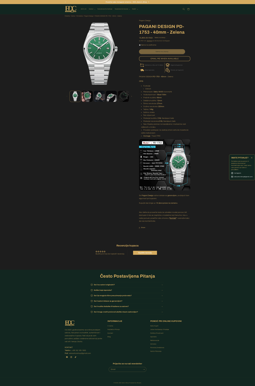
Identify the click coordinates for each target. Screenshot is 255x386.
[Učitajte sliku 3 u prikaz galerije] (99, 96)
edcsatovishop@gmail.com (243, 176)
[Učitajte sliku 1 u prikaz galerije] (75, 96)
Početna (67, 16)
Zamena (153, 344)
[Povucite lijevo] (67, 96)
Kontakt (173, 218)
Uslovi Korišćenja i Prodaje (159, 329)
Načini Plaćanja (155, 351)
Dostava (149, 41)
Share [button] (143, 227)
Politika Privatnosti (157, 333)
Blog (109, 337)
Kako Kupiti (154, 326)
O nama (110, 326)
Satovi (73, 16)
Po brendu (79, 16)
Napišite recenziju (145, 253)
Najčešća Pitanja (113, 329)
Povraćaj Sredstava (157, 347)
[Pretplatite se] (144, 369)
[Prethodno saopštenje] (65, 2)
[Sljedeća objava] (189, 2)
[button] (92, 9)
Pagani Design (88, 16)
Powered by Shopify (135, 382)
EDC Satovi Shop (124, 382)
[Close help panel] (251, 158)
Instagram (237, 173)
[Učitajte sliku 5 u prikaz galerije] (123, 96)
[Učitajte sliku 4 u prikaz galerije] (111, 96)
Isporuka (153, 337)
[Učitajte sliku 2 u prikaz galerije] (87, 96)
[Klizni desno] (131, 96)
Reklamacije (154, 340)
